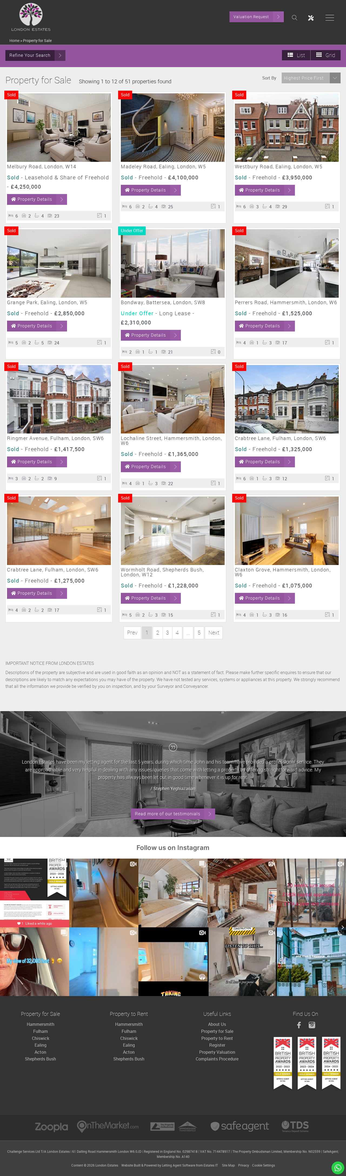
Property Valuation (217, 1052)
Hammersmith (40, 1024)
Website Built (131, 1165)
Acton (40, 1052)
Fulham (40, 1031)
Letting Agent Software (178, 1165)
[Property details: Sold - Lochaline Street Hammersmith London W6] (173, 432)
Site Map (228, 1165)
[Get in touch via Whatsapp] (338, 1168)
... (188, 632)
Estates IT (211, 1165)
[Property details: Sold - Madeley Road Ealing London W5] (173, 160)
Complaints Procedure (217, 1059)
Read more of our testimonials (167, 814)
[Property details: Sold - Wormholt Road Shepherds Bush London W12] (173, 563)
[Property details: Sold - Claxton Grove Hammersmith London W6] (287, 563)
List (300, 55)
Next (213, 632)
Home (14, 40)
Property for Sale (217, 1031)
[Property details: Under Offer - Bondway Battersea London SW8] (173, 296)
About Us (217, 1024)
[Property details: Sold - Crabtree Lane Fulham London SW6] (287, 432)
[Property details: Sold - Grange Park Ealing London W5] (59, 296)
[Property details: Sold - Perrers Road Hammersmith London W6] (287, 296)
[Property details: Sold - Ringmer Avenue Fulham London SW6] (59, 432)
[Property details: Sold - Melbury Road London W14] (59, 160)
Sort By (269, 78)
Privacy (243, 1165)
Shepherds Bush (40, 1059)
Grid (329, 55)
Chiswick (40, 1038)
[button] (311, 78)
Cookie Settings (263, 1165)
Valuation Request (251, 16)
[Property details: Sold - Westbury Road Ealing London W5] (287, 160)
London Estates (106, 1165)
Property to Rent (217, 1038)
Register (217, 1045)
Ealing (40, 1045)
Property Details (35, 199)
